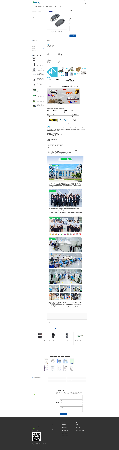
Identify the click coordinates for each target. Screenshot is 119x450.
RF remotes (77, 422)
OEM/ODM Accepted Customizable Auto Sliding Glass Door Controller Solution (40, 74)
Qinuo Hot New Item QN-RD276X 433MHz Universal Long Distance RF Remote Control (60, 322)
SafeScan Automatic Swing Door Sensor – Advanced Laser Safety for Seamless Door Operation (40, 58)
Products (63, 3)
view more (34, 428)
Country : (71, 21)
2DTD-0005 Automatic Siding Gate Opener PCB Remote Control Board (40, 89)
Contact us (77, 3)
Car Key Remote (34, 50)
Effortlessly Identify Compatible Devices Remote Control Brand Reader (40, 69)
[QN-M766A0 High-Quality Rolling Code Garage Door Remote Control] (34, 80)
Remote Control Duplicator (65, 435)
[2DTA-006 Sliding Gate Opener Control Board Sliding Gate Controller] (34, 95)
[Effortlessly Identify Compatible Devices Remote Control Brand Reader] (34, 70)
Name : (57, 400)
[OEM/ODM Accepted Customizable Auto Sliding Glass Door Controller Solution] (34, 75)
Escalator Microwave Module (36, 52)
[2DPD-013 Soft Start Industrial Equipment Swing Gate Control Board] (34, 106)
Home (48, 3)
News (70, 3)
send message (73, 35)
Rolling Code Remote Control (48, 6)
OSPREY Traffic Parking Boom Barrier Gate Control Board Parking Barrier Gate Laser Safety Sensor (40, 63)
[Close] (118, 22)
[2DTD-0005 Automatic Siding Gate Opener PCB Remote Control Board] (34, 90)
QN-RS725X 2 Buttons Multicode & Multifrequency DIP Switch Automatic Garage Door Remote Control (40, 84)
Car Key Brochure (51, 380)
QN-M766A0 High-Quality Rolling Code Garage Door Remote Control (40, 79)
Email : (70, 18)
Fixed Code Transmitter (65, 430)
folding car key (63, 422)
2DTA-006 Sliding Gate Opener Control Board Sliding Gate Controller (40, 94)
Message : (71, 25)
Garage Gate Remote (64, 427)
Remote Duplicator (64, 424)
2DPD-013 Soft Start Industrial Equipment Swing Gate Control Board (40, 105)
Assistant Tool (34, 48)
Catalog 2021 (70, 380)
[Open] (118, 16)
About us (55, 3)
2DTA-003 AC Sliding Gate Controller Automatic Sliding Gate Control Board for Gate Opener (40, 100)
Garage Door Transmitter (65, 433)
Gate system (77, 424)
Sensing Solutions (34, 46)
